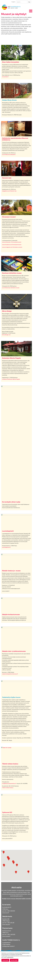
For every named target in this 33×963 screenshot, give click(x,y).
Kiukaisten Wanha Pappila (11, 358)
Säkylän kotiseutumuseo (11, 614)
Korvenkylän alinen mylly (11, 502)
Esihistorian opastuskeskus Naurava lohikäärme (15, 139)
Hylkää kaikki (5, 960)
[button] (4, 865)
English (13, 1)
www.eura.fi (5, 912)
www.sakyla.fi (6, 924)
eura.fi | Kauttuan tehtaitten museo (10, 287)
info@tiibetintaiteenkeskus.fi (9, 783)
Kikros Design (7, 311)
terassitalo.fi (5, 76)
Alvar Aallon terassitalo (10, 62)
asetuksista (10, 957)
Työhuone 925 (7, 812)
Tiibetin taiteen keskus (10, 764)
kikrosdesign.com (6, 334)
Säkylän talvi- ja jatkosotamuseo (14, 651)
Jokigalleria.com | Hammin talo (9, 191)
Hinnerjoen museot (9, 217)
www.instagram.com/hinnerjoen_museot (12, 247)
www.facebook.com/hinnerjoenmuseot (11, 244)
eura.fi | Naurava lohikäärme (9, 154)
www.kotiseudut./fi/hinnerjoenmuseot (11, 242)
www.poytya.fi (6, 936)
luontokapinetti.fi (6, 547)
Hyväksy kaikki (14, 960)
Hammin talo (6, 178)
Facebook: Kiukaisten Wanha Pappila (11, 379)
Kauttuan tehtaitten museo (12, 273)
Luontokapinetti (8, 531)
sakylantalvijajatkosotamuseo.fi (10, 674)
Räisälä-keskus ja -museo (11, 571)
